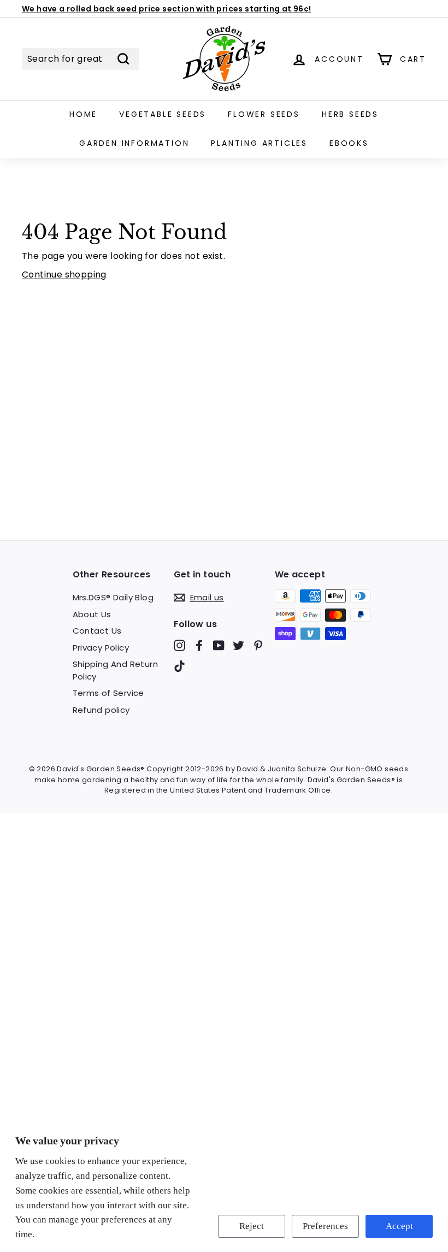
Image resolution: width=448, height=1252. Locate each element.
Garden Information (134, 143)
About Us (92, 614)
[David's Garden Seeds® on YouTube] (219, 645)
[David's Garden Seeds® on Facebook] (199, 645)
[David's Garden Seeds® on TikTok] (179, 665)
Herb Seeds (350, 114)
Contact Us (97, 630)
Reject (251, 1226)
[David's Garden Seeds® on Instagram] (179, 645)
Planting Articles (259, 143)
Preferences (325, 1226)
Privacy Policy (101, 647)
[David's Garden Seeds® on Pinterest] (258, 645)
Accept (399, 1226)
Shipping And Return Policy (115, 670)
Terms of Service (108, 693)
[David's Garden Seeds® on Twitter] (238, 645)
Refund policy (101, 710)
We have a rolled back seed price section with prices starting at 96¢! (166, 8)
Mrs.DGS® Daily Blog (113, 597)
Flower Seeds (264, 114)
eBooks (349, 143)
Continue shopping (64, 274)
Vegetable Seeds (162, 114)
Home (83, 114)
